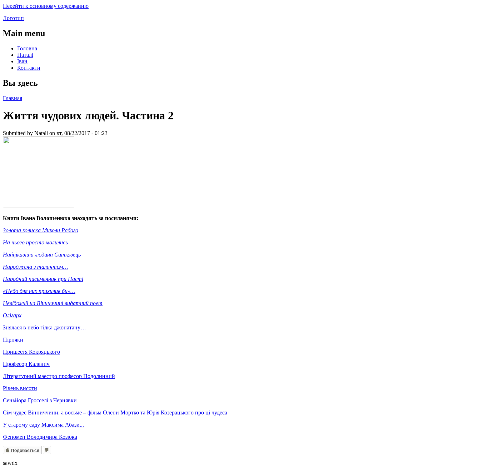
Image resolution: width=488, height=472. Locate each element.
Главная (12, 98)
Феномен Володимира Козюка (40, 437)
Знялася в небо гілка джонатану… (44, 327)
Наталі (25, 55)
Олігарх (12, 315)
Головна (27, 48)
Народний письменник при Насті (43, 279)
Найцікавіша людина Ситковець (42, 255)
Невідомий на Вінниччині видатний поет (53, 303)
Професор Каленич (26, 364)
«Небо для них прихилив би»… (39, 291)
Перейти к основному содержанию (46, 6)
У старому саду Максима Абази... (43, 425)
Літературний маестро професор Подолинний (59, 376)
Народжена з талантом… (35, 267)
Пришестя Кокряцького (31, 352)
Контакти (28, 68)
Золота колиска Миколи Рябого (40, 230)
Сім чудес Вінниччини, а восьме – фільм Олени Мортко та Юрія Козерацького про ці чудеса (115, 412)
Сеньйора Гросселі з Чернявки (40, 400)
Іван (22, 61)
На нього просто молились (35, 242)
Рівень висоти (20, 388)
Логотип (13, 18)
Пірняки (13, 340)
